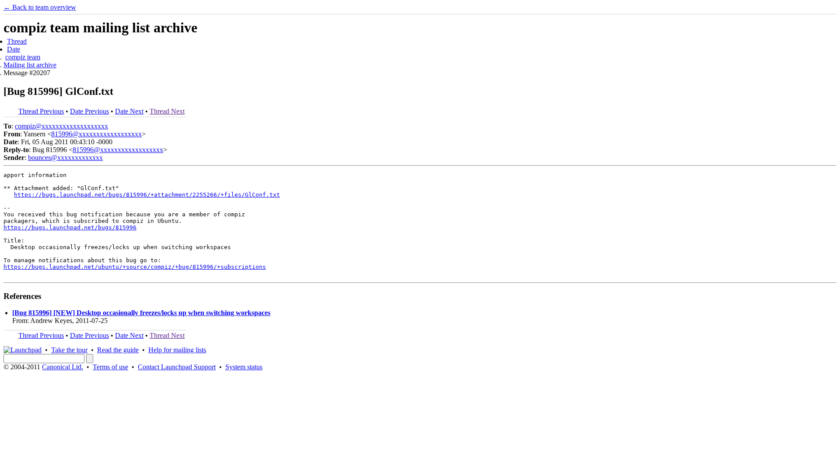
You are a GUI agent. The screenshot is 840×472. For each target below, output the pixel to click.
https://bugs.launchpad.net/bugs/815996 (70, 227)
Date (13, 49)
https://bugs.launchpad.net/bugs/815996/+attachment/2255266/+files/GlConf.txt (147, 194)
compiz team (22, 57)
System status (243, 367)
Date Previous (89, 111)
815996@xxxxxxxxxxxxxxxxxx (96, 134)
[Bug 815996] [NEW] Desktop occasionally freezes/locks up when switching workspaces (141, 312)
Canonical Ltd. (62, 367)
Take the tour (69, 350)
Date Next (129, 111)
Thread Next (167, 111)
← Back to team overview (40, 7)
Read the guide (118, 350)
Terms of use (110, 367)
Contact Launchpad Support (177, 367)
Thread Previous (41, 111)
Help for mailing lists (177, 350)
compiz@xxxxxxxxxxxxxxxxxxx (61, 126)
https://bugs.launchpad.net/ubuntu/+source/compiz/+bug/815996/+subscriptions (135, 267)
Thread (17, 41)
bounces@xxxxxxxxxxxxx (65, 157)
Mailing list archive (30, 65)
